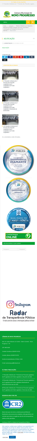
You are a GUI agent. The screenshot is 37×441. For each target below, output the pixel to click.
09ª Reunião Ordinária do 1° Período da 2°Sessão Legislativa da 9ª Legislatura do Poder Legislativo (10, 129)
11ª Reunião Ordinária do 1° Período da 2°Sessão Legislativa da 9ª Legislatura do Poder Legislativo (10, 84)
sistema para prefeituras (23, 412)
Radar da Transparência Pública (21, 422)
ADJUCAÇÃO (5, 47)
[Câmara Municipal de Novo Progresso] (18, 14)
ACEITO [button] (12, 437)
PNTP (9, 422)
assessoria (14, 414)
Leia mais (20, 432)
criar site (12, 412)
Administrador (8, 43)
